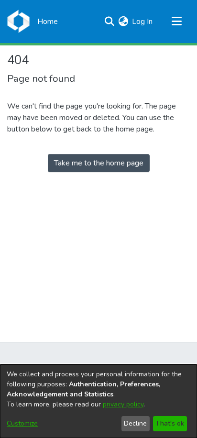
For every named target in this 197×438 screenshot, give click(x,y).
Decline (135, 423)
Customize (22, 423)
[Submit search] (109, 21)
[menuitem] (123, 21)
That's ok (169, 423)
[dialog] (98, 401)
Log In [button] (142, 21)
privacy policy (123, 404)
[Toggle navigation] (176, 21)
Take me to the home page (98, 163)
